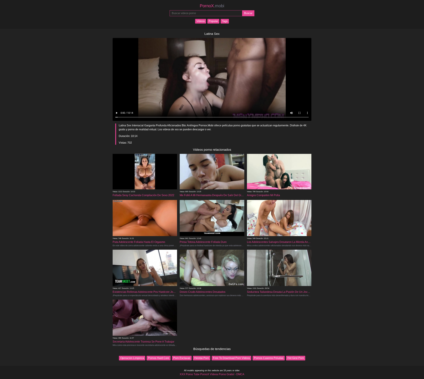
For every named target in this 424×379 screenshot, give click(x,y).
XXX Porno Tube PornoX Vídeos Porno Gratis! (207, 374)
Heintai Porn (201, 358)
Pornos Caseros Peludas (268, 358)
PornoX (212, 5)
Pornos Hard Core (158, 358)
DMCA (240, 374)
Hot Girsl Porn (295, 358)
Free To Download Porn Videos (231, 358)
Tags (225, 21)
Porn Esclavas (181, 358)
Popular (213, 21)
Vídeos (200, 21)
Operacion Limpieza (132, 358)
